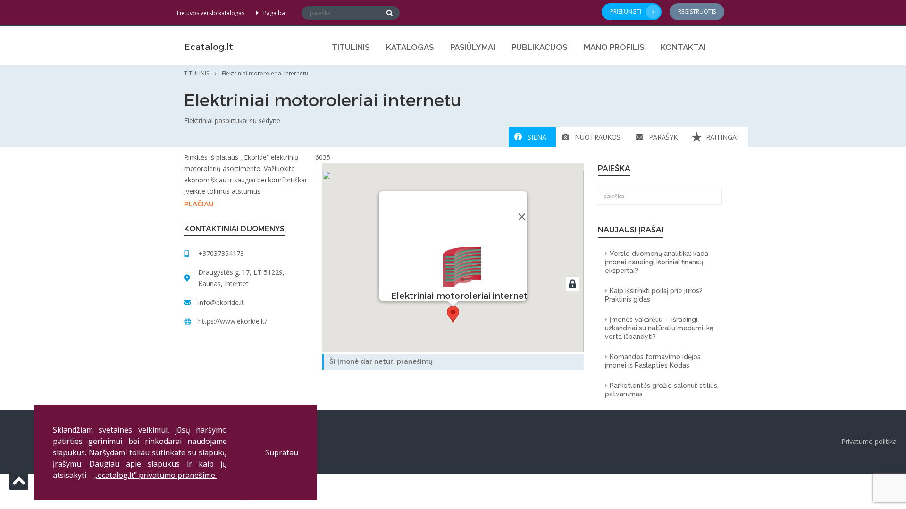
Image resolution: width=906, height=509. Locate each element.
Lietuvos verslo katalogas (210, 13)
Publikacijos (539, 47)
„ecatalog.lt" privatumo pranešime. (155, 475)
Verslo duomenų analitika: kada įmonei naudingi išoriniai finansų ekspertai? (656, 262)
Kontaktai (683, 47)
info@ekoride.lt (221, 302)
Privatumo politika (869, 441)
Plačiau (199, 204)
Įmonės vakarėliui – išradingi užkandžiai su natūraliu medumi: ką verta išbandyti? (659, 328)
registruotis (697, 12)
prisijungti (625, 12)
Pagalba (274, 13)
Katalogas (410, 47)
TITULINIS (350, 47)
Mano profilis (614, 47)
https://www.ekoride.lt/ (232, 321)
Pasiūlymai (472, 47)
